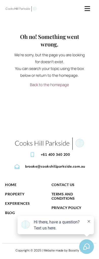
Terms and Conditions (63, 196)
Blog (10, 213)
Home (10, 185)
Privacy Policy (66, 207)
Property (14, 194)
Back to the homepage (49, 84)
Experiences (17, 203)
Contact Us (63, 185)
